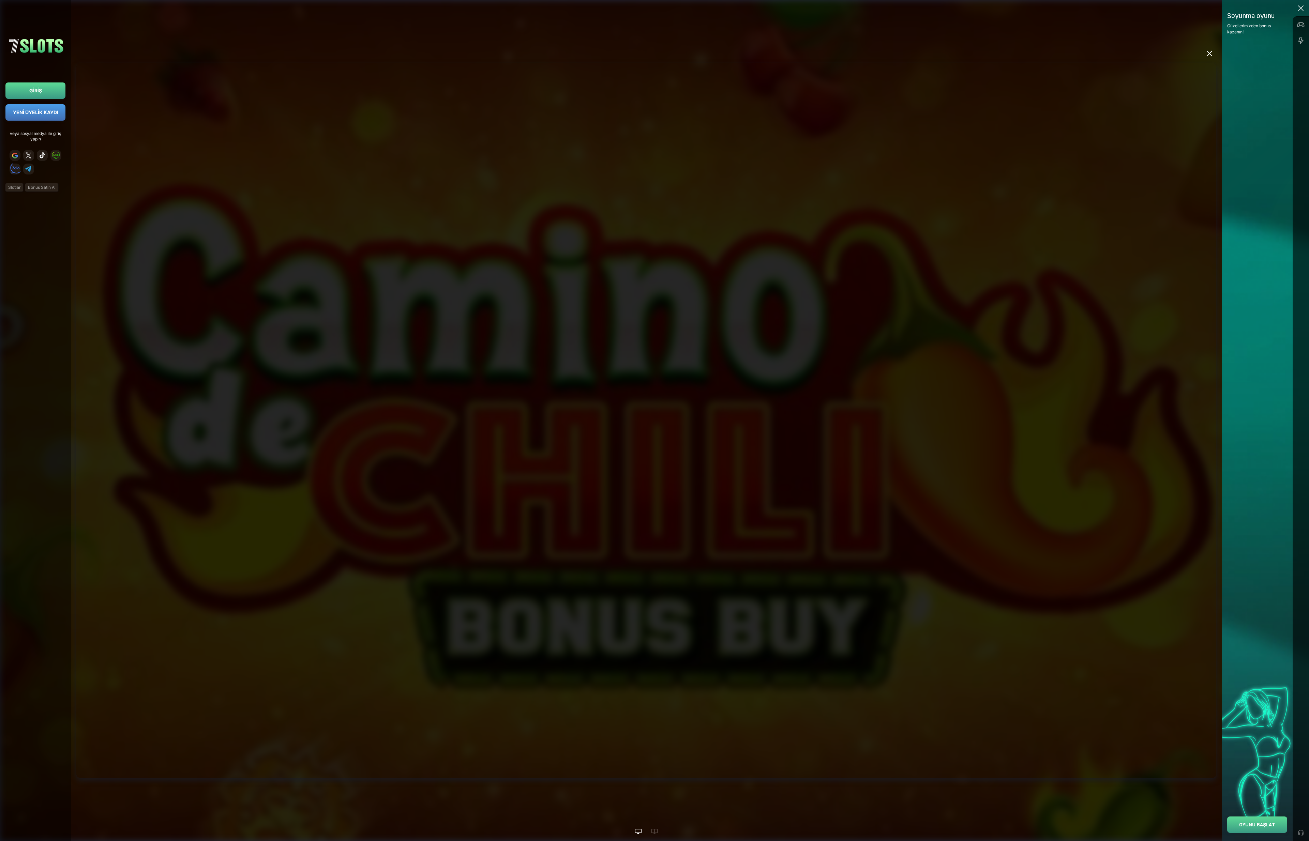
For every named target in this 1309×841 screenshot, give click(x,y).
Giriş (35, 90)
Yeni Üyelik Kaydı (35, 112)
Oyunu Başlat (1257, 824)
